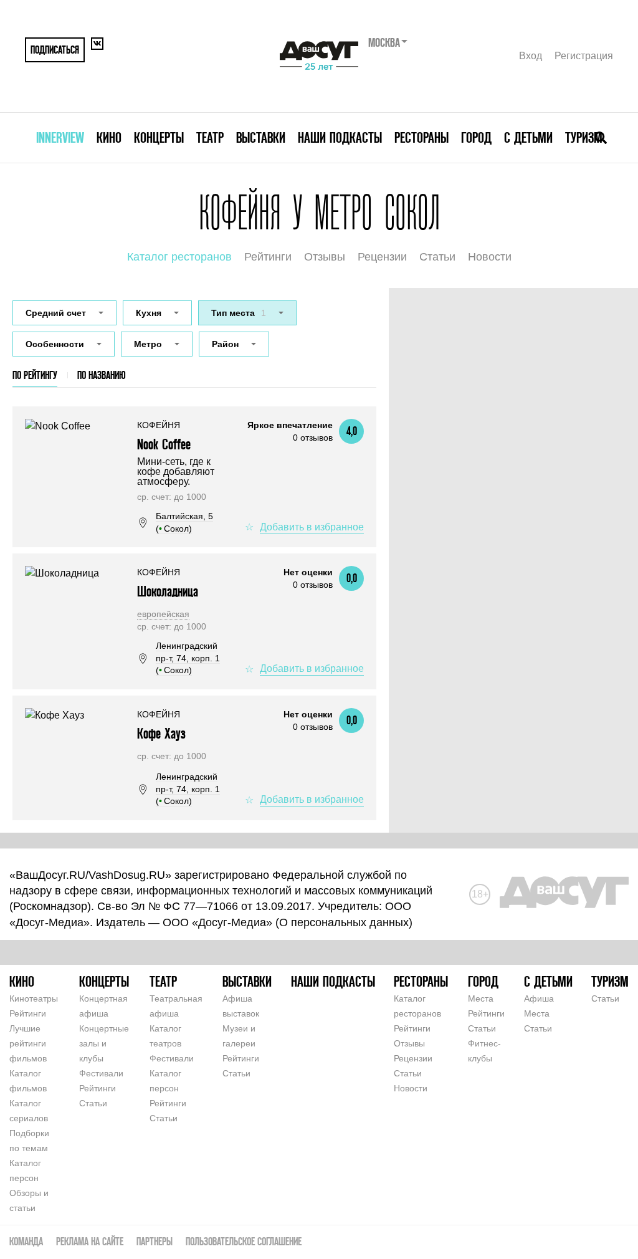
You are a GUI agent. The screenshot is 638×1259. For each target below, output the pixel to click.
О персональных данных (344, 922)
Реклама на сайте (89, 1241)
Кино (109, 137)
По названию (101, 375)
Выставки (260, 137)
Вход (530, 55)
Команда (26, 1241)
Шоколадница (167, 591)
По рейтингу (34, 375)
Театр (210, 137)
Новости (490, 257)
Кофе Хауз (161, 733)
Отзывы (324, 257)
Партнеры (154, 1241)
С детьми (528, 137)
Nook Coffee (164, 444)
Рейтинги (268, 257)
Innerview (60, 137)
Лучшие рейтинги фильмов (28, 1043)
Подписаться (55, 49)
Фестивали (101, 1073)
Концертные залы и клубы (104, 1043)
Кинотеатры (33, 998)
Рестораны (421, 137)
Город (476, 137)
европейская (163, 614)
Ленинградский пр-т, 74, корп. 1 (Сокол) (188, 658)
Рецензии (382, 257)
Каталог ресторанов (179, 257)
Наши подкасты (340, 137)
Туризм (583, 137)
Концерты (159, 137)
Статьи (437, 257)
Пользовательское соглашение (244, 1241)
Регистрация (584, 55)
